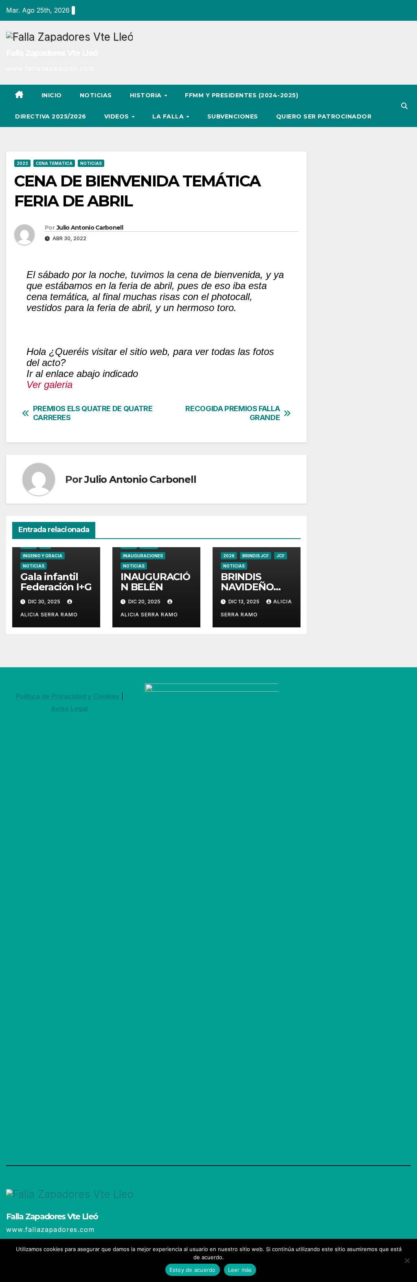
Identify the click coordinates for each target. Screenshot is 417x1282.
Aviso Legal (69, 708)
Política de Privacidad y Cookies (67, 696)
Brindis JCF (255, 555)
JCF (281, 555)
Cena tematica (54, 163)
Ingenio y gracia (42, 555)
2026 (229, 555)
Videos (117, 116)
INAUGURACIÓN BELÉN (155, 582)
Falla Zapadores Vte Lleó (52, 53)
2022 (22, 163)
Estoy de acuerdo (192, 1270)
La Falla (169, 116)
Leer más (240, 1270)
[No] (407, 1260)
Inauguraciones (143, 555)
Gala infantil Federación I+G (55, 582)
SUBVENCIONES (232, 116)
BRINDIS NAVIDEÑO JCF (247, 587)
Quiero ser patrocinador (324, 116)
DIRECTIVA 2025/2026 (50, 116)
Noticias (96, 95)
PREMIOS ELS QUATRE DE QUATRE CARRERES (93, 413)
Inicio (52, 95)
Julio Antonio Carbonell (90, 227)
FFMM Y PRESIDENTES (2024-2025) (241, 95)
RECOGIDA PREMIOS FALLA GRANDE (232, 413)
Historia (147, 95)
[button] (404, 106)
